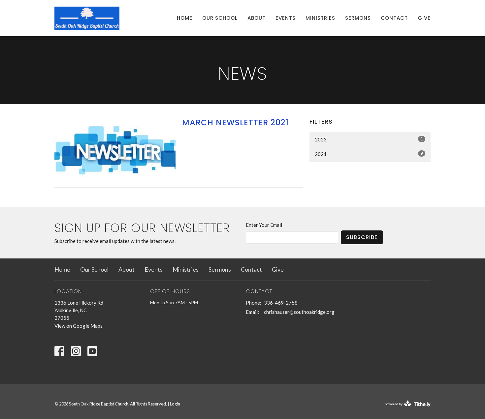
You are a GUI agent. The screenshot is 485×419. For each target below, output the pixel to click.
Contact (394, 18)
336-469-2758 (281, 303)
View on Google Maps (78, 326)
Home (184, 18)
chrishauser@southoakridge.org (299, 312)
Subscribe (362, 237)
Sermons (358, 18)
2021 (369, 154)
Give (424, 18)
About (256, 18)
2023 (369, 139)
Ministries (320, 18)
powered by (404, 409)
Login (175, 403)
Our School (220, 18)
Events (285, 18)
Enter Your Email (264, 225)
